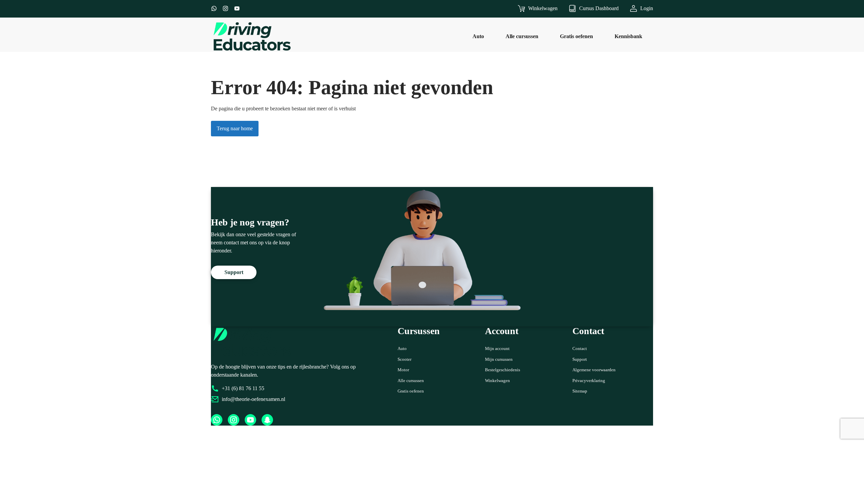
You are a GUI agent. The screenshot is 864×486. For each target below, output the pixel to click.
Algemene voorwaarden (594, 369)
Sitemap (579, 391)
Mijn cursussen (499, 359)
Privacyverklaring (588, 380)
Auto (402, 348)
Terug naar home (235, 128)
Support (579, 359)
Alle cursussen (411, 380)
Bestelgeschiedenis (502, 369)
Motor (403, 369)
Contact (579, 348)
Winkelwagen (497, 380)
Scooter (404, 359)
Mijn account (497, 348)
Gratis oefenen (411, 391)
